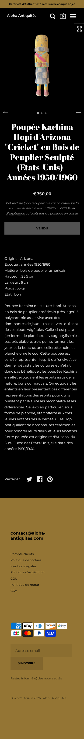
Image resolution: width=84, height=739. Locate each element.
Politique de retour (24, 584)
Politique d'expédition (27, 572)
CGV (13, 591)
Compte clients (22, 554)
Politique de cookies (25, 560)
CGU (13, 578)
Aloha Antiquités (21, 15)
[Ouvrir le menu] (73, 16)
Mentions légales (23, 566)
